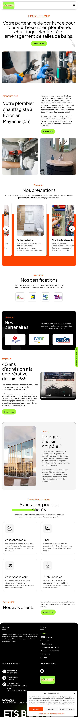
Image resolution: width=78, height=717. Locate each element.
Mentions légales (24, 703)
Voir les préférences (67, 709)
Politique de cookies (44, 713)
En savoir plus (24, 256)
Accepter (36, 709)
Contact (43, 658)
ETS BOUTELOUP (9, 703)
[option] (30, 229)
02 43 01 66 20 (12, 673)
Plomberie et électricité (49, 647)
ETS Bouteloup (46, 637)
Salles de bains (46, 644)
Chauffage (44, 640)
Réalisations (45, 654)
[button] (74, 693)
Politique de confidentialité (57, 713)
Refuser (51, 709)
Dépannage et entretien (49, 651)
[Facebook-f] (42, 671)
